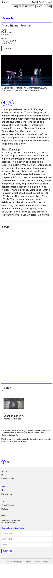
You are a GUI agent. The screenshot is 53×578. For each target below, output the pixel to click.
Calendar (8, 18)
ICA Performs (7, 32)
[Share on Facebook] (4, 102)
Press (4, 475)
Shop (39, 6)
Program (5, 35)
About (4, 471)
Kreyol (46, 562)
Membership (6, 494)
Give (3, 490)
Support (5, 486)
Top (7, 462)
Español (37, 562)
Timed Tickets (7, 505)
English (28, 562)
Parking (4, 509)
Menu (48, 6)
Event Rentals (7, 479)
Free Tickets (26, 6)
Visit (3, 501)
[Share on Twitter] (11, 102)
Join (14, 6)
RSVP (8, 49)
